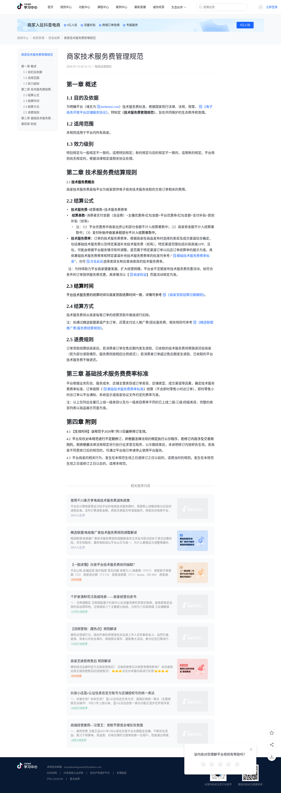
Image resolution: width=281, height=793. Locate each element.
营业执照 (75, 779)
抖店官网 (52, 773)
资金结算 (54, 38)
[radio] (203, 764)
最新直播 (140, 7)
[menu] (117, 7)
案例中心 (121, 7)
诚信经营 (158, 7)
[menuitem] (50, 7)
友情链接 (122, 773)
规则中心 (66, 7)
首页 (50, 7)
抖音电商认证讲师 (73, 773)
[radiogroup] (220, 764)
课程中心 (103, 7)
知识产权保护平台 (100, 773)
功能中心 (84, 7)
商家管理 (38, 38)
